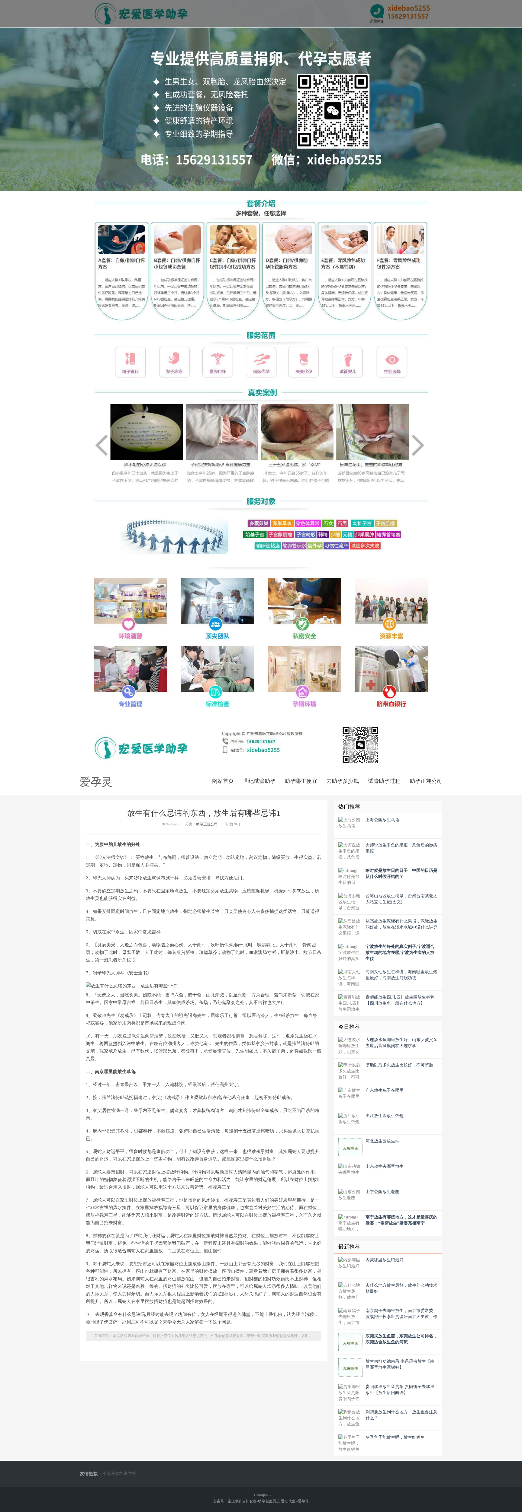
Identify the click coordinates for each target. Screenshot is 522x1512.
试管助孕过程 (384, 781)
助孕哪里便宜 (301, 781)
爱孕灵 (96, 782)
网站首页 (223, 781)
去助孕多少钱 (342, 781)
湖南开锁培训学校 (119, 1473)
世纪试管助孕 (259, 781)
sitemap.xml (262, 1494)
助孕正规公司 (426, 781)
